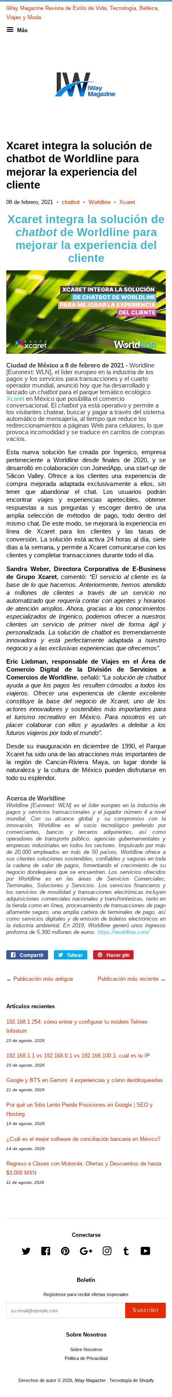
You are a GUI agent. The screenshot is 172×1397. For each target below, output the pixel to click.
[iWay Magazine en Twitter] (26, 1253)
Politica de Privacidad (86, 1358)
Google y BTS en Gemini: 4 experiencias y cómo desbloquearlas (84, 1080)
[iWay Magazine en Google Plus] (86, 1253)
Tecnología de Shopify (131, 1380)
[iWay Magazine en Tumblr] (126, 1253)
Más (21, 30)
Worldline (100, 202)
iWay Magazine (91, 1380)
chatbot (71, 202)
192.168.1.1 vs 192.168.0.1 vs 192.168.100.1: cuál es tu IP (78, 1055)
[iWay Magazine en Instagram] (106, 1253)
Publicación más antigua (43, 979)
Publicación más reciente (128, 979)
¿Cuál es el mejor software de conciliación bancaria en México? (83, 1139)
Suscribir (145, 1310)
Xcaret (127, 202)
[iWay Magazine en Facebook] (46, 1253)
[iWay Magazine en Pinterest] (65, 1253)
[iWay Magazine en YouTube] (145, 1253)
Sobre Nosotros (86, 1349)
